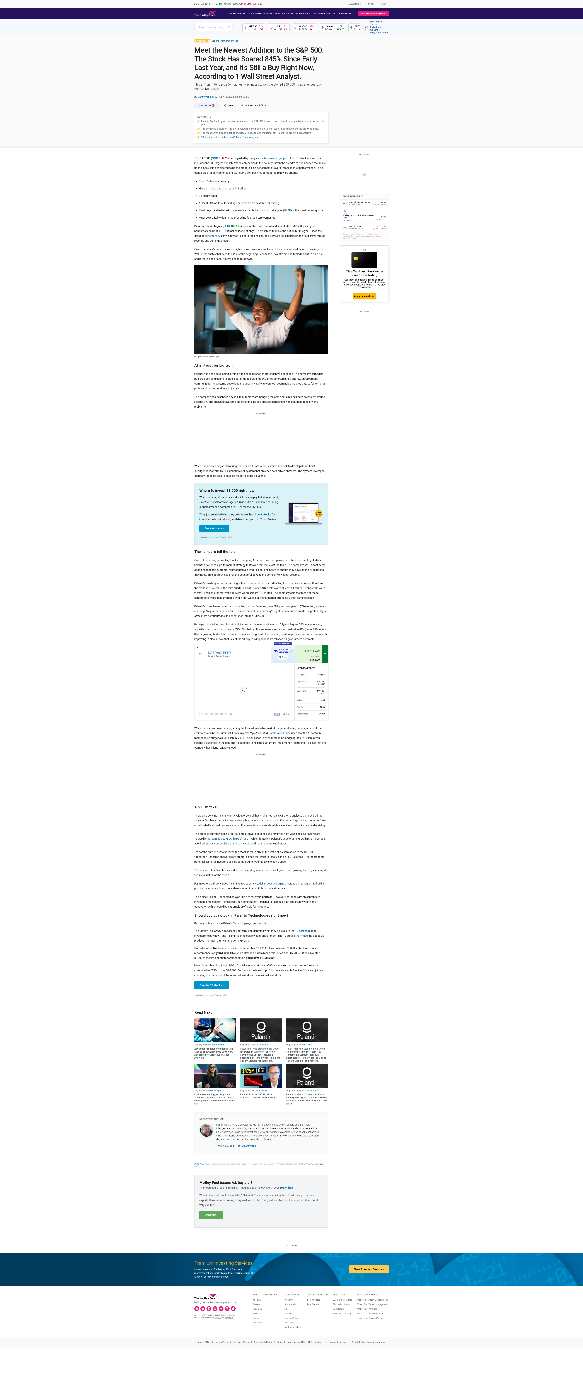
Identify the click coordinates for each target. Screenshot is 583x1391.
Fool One (289, 1322)
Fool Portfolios (291, 1318)
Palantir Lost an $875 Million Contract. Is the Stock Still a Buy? (258, 1096)
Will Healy (307, 1044)
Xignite (218, 1318)
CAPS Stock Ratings (342, 1300)
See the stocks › (214, 528)
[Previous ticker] (237, 27)
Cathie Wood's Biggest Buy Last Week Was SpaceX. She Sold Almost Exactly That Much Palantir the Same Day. (214, 1099)
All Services (290, 1300)
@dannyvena (249, 1146)
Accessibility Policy (263, 1342)
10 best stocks (262, 514)
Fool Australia (313, 1300)
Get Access (347, 221)
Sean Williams (217, 1044)
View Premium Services (369, 1269)
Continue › (211, 1215)
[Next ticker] (365, 27)
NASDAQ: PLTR (219, 653)
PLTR (227, 226)
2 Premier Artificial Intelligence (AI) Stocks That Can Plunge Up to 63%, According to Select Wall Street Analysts (214, 1053)
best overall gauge (275, 158)
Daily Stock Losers (379, 32)
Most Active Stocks (376, 23)
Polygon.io (229, 1318)
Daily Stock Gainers (375, 28)
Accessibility (354, 4)
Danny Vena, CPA (207, 96)
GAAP (287, 210)
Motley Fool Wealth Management (373, 1304)
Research (257, 1309)
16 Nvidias (286, 1187)
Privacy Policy (221, 1342)
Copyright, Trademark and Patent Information (299, 1342)
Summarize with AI (253, 105)
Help (383, 4)
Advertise (257, 1322)
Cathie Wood (276, 733)
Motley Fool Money (293, 1327)
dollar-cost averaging (271, 883)
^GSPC (216, 158)
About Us (257, 1300)
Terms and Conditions (336, 1342)
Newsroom (258, 1313)
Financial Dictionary (342, 1313)
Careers (256, 1304)
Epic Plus (289, 1313)
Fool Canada (313, 1304)
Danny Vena (199, 1164)
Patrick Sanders (310, 1090)
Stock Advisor (291, 1304)
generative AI (212, 235)
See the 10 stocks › (211, 985)
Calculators (338, 1309)
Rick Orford (262, 1090)
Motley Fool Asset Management (372, 1300)
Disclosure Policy (241, 1342)
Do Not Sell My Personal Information (369, 1342)
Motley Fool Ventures (367, 1309)
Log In (371, 4)
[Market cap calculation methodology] (324, 675)
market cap (214, 188)
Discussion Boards (341, 1304)
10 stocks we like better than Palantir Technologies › (230, 137)
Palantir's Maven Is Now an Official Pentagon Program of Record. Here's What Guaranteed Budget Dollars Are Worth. (306, 1099)
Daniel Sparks (217, 1090)
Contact (256, 1318)
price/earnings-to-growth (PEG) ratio (226, 838)
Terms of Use (203, 1342)
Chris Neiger (262, 1044)
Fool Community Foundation (370, 1313)
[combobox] (213, 27)
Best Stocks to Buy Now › (373, 13)
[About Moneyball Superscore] (292, 651)
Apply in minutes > (364, 296)
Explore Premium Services (224, 41)
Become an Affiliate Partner (370, 1318)
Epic (286, 1309)
